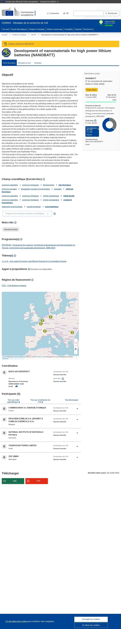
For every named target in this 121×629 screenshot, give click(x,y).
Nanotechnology (11, 229)
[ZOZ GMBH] (51, 317)
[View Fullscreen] (76, 340)
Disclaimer (5, 358)
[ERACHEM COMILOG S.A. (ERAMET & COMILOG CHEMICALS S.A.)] (42, 320)
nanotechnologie (34, 207)
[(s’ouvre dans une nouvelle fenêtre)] (21, 12)
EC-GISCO (38, 357)
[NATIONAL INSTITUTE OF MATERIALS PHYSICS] (72, 332)
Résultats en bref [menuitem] (24, 63)
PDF (39, 481)
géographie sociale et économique (35, 189)
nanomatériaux (51, 207)
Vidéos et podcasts (55, 29)
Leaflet (4, 357)
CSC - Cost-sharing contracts (14, 286)
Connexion (54, 13)
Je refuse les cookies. (91, 625)
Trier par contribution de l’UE (40, 401)
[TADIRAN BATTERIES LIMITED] (41, 324)
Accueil (6, 29)
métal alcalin (68, 196)
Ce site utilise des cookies (17, 621)
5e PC (33, 35)
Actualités (69, 29)
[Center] (76, 349)
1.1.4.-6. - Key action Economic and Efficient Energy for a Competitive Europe (34, 261)
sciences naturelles (10, 185)
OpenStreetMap (18, 357)
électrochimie (48, 185)
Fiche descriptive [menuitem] (9, 63)
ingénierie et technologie (12, 207)
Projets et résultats (37, 29)
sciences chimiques (30, 185)
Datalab (78, 29)
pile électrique (64, 185)
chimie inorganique (51, 196)
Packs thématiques (19, 29)
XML (15, 481)
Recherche (88, 29)
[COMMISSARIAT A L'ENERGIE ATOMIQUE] (45, 331)
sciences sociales (9, 189)
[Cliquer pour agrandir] (77, 408)
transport (57, 189)
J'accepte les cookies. (91, 619)
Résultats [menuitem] (37, 63)
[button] (66, 13)
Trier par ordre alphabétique (13, 401)
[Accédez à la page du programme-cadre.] (6, 52)
